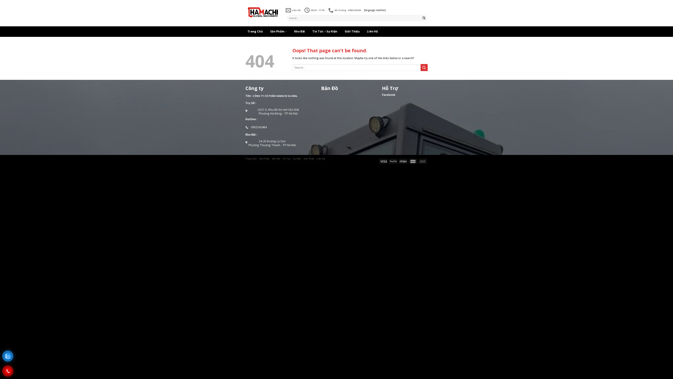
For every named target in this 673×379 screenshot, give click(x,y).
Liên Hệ (372, 31)
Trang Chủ (255, 31)
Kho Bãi (299, 31)
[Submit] (424, 18)
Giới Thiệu (352, 31)
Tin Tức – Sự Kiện (324, 31)
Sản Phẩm (277, 31)
